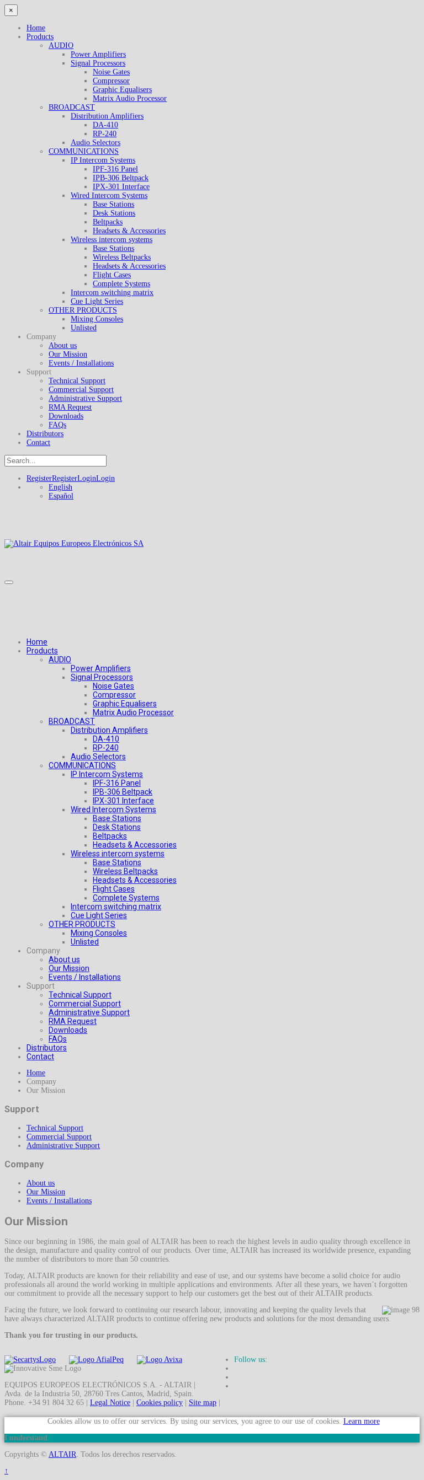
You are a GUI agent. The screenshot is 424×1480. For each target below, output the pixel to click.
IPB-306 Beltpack (121, 178)
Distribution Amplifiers (107, 116)
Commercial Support (81, 389)
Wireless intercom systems (111, 239)
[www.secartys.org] (30, 1359)
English (60, 487)
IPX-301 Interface (121, 187)
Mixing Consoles (97, 319)
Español (61, 496)
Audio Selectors (95, 142)
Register (51, 478)
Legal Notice (110, 1402)
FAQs (57, 425)
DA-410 (105, 125)
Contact (38, 442)
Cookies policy (159, 1402)
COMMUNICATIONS (84, 151)
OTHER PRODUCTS (83, 310)
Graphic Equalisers (122, 89)
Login (96, 478)
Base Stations (113, 204)
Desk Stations (114, 213)
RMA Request (70, 407)
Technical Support (77, 381)
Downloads (66, 416)
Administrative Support (85, 398)
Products (40, 37)
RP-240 (104, 134)
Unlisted (84, 328)
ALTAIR (62, 1454)
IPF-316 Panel (115, 169)
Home (35, 28)
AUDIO (61, 45)
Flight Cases (112, 275)
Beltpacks (108, 222)
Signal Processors (98, 63)
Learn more (361, 1421)
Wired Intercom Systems (109, 195)
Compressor (111, 81)
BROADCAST (72, 107)
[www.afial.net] (96, 1359)
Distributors (44, 434)
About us (63, 345)
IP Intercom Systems (103, 160)
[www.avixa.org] (159, 1359)
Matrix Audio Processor (130, 98)
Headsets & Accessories (129, 231)
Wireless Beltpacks (122, 257)
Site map (202, 1402)
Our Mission (68, 354)
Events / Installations (81, 363)
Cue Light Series (97, 301)
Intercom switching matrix (112, 292)
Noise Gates (111, 72)
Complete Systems (121, 284)
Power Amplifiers (98, 54)
